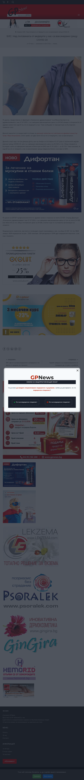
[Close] (77, 370)
